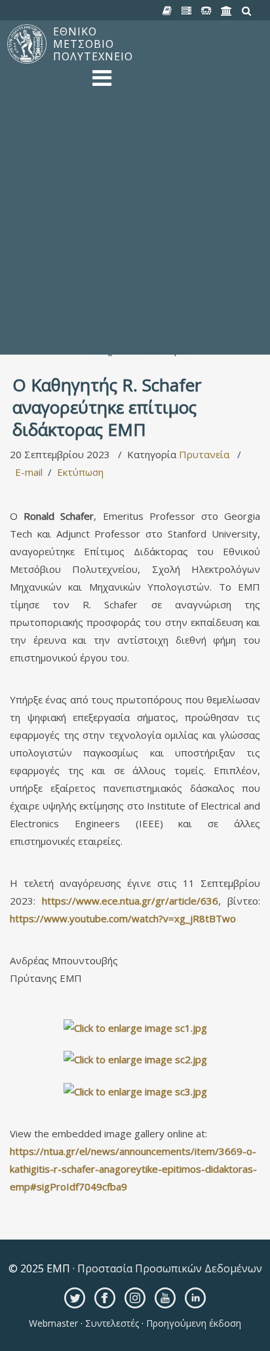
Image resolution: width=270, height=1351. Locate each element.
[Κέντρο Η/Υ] (187, 11)
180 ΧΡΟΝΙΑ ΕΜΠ (133, 192)
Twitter (74, 1297)
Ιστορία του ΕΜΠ (132, 113)
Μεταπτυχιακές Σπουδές (149, 231)
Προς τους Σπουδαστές (147, 300)
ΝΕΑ (101, 142)
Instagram (135, 1297)
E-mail (29, 472)
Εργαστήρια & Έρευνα (143, 260)
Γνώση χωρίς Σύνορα (141, 251)
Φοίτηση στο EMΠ (134, 211)
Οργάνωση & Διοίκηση (143, 133)
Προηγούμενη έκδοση (192, 1323)
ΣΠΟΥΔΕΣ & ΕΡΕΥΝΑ (140, 201)
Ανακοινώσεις (124, 152)
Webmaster (55, 1323)
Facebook (104, 1297)
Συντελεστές (112, 1323)
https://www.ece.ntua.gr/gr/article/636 (130, 900)
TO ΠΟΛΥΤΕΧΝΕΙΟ (136, 93)
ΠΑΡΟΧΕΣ (115, 280)
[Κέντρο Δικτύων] (206, 11)
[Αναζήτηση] (246, 11)
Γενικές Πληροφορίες (141, 339)
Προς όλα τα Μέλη (134, 290)
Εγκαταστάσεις (126, 123)
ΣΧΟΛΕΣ (111, 270)
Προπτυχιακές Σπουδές (147, 221)
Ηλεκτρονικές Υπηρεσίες (148, 310)
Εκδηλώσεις (118, 172)
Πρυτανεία (204, 454)
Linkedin (195, 1297)
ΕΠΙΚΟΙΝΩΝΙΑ (125, 329)
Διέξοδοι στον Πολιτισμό (150, 319)
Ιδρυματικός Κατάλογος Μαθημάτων (176, 241)
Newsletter (118, 162)
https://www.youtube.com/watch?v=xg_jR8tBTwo (123, 918)
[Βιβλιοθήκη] (167, 11)
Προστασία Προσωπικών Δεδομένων (168, 1268)
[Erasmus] (226, 11)
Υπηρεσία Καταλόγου (141, 349)
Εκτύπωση (80, 472)
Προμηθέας (118, 182)
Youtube (165, 1297)
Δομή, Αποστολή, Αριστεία (152, 103)
